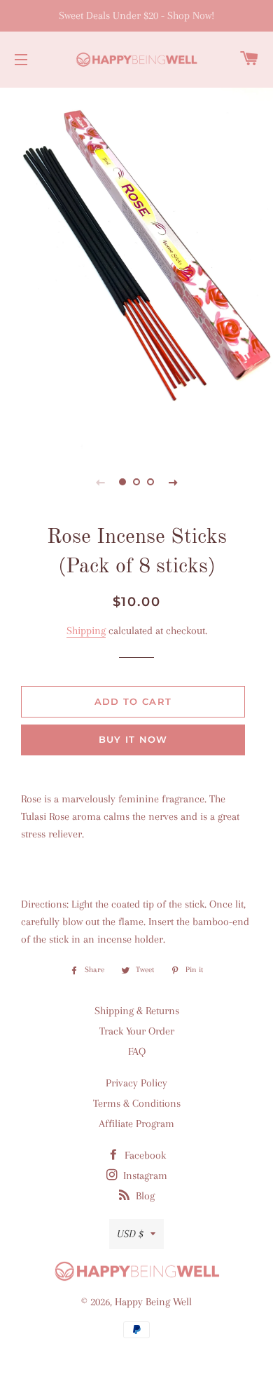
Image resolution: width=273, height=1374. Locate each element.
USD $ (130, 1233)
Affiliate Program (136, 1123)
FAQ (137, 1051)
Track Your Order (136, 1031)
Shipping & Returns (136, 1010)
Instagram (143, 1175)
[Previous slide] (100, 481)
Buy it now (133, 739)
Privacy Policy (136, 1083)
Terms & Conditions (137, 1103)
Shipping (86, 630)
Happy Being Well (153, 1301)
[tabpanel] (136, 266)
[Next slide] (173, 481)
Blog (144, 1196)
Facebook (144, 1155)
